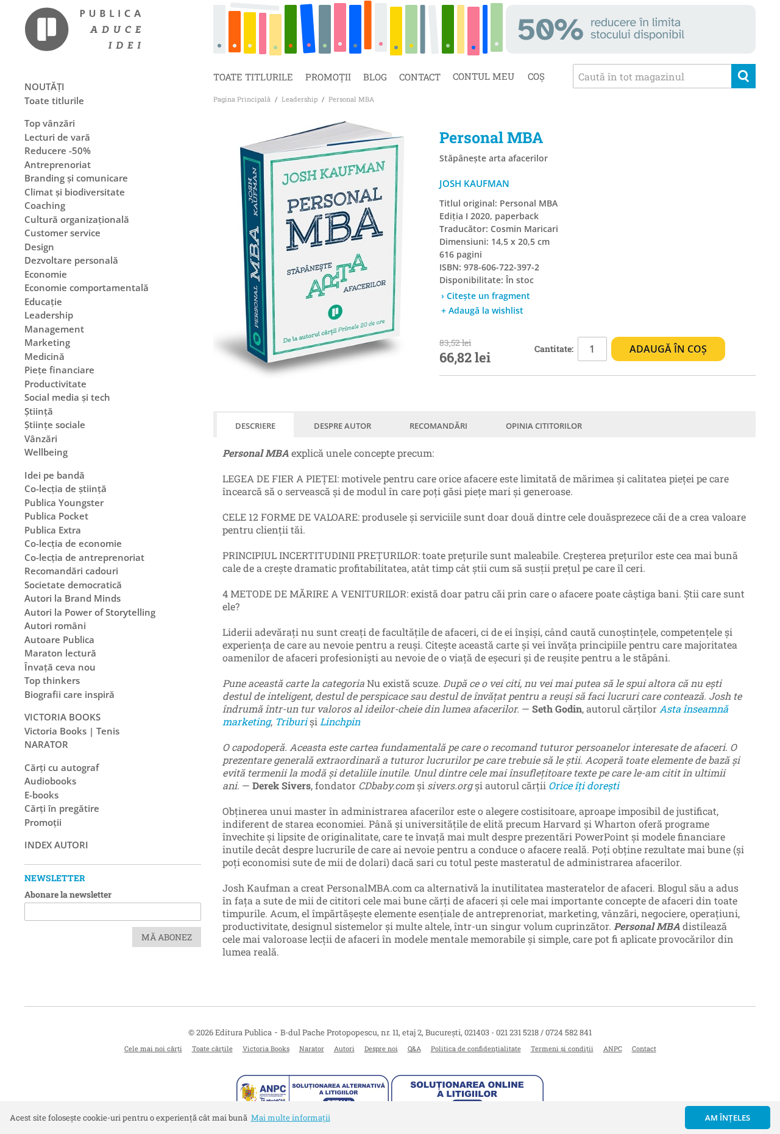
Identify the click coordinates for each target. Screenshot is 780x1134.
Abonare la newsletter (68, 894)
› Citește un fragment (485, 295)
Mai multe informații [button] (290, 1117)
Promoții (328, 77)
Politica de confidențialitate (476, 1048)
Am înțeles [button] (728, 1117)
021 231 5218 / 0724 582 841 (544, 1032)
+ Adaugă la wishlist (482, 310)
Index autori (56, 845)
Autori (344, 1048)
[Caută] (743, 76)
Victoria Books (266, 1048)
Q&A (414, 1048)
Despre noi (381, 1048)
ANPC (612, 1048)
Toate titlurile (253, 77)
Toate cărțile (212, 1048)
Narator (311, 1048)
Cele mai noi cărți (153, 1048)
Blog (375, 77)
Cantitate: (553, 348)
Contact (420, 77)
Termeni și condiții (562, 1048)
